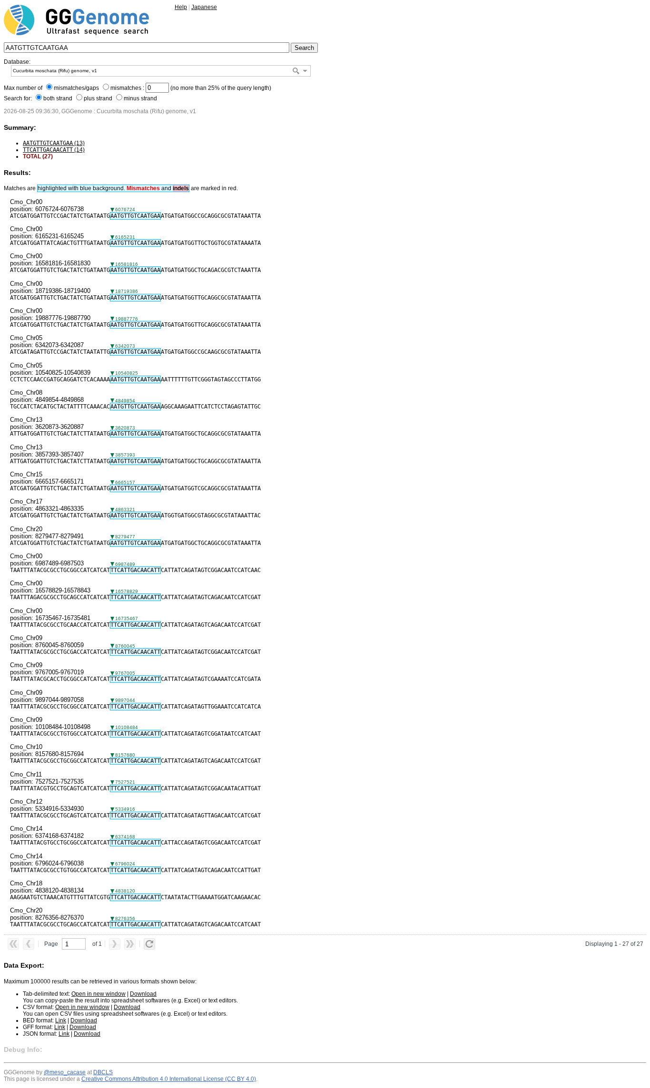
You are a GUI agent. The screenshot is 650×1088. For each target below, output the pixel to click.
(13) (54, 143)
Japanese (204, 7)
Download (143, 994)
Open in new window (98, 994)
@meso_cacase (65, 1072)
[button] (305, 71)
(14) (54, 149)
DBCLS (103, 1072)
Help (181, 7)
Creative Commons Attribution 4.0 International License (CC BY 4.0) (168, 1079)
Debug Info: (23, 1049)
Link (60, 1020)
